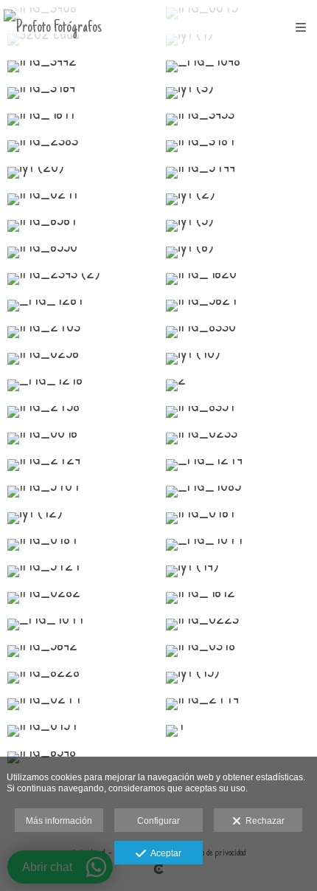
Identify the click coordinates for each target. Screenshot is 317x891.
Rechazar (263, 821)
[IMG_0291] (79, 199)
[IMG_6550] (79, 252)
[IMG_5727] (79, 571)
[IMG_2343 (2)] (79, 279)
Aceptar (163, 853)
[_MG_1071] (79, 624)
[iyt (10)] (238, 359)
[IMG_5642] (79, 651)
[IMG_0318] (238, 651)
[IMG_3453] (238, 119)
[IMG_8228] (79, 678)
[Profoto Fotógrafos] (53, 27)
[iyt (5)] (238, 226)
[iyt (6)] (238, 252)
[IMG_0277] (79, 704)
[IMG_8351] (238, 412)
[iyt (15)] (238, 678)
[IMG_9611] (79, 119)
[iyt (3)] (238, 93)
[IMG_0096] (79, 438)
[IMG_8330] (238, 332)
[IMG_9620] (238, 279)
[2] (238, 385)
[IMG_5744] (238, 173)
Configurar (158, 821)
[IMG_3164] (79, 93)
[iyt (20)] (79, 173)
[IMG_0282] (79, 598)
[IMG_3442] (79, 66)
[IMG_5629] (238, 306)
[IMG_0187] (79, 545)
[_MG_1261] (79, 306)
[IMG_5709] (79, 492)
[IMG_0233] (238, 438)
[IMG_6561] (79, 226)
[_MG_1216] (79, 385)
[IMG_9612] (238, 598)
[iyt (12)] (79, 518)
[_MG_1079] (238, 545)
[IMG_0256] (79, 359)
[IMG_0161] (238, 518)
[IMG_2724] (79, 465)
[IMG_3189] (238, 146)
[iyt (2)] (238, 199)
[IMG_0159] (79, 731)
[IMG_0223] (238, 624)
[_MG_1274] (238, 465)
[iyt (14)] (238, 571)
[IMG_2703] (79, 332)
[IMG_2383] (79, 146)
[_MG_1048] (238, 66)
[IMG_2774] (238, 704)
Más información (59, 821)
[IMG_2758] (79, 412)
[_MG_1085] (238, 492)
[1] (238, 731)
